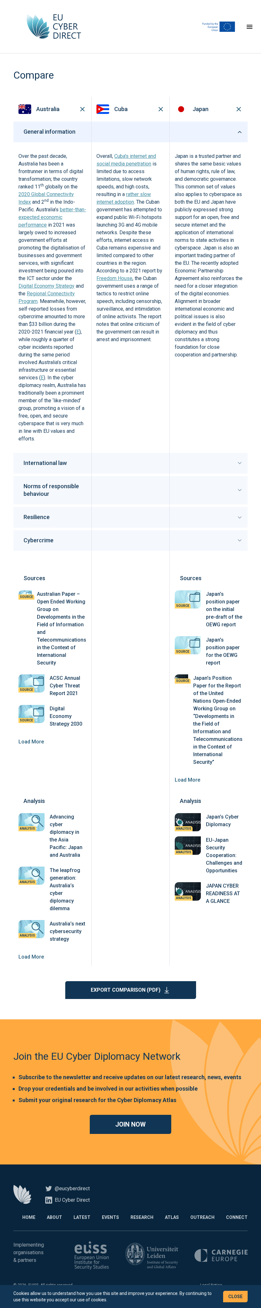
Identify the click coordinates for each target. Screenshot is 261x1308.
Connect (237, 1217)
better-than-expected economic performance (52, 217)
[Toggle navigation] (249, 27)
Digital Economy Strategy (46, 286)
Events (110, 1217)
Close (235, 1296)
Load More (31, 742)
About (54, 1217)
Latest (82, 1217)
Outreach (202, 1217)
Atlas (172, 1217)
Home (28, 1217)
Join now (130, 1124)
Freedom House (114, 278)
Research (141, 1217)
